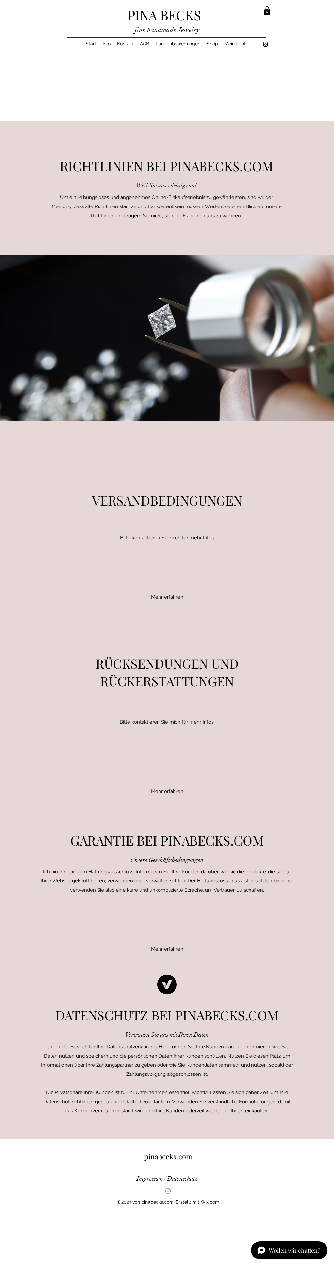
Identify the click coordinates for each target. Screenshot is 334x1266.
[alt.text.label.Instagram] (265, 44)
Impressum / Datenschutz (167, 1178)
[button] (267, 10)
